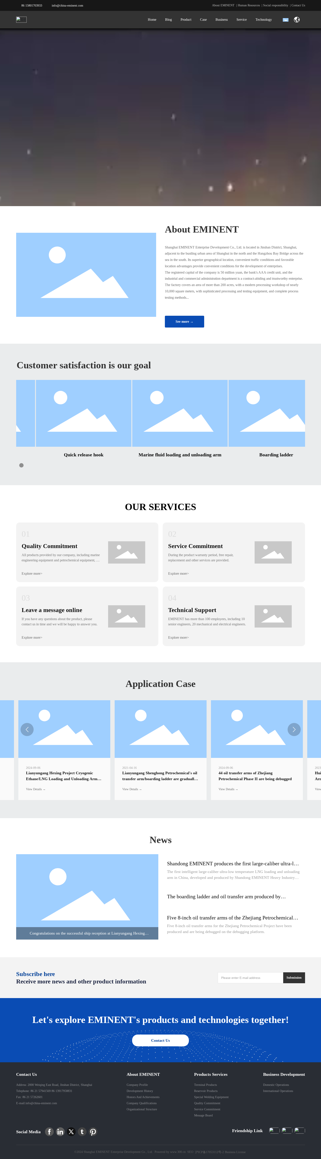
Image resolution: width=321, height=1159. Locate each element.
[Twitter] (71, 1131)
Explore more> (32, 573)
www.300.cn (178, 1152)
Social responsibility (275, 5)
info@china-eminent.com (67, 5)
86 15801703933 (31, 5)
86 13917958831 (62, 1091)
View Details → (36, 789)
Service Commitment (195, 546)
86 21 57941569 (40, 1091)
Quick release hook (64, 454)
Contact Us (298, 5)
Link (87, 897)
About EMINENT (223, 5)
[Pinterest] (93, 1131)
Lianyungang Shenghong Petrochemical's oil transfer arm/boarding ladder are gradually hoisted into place (159, 779)
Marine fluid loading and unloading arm (160, 454)
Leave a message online (52, 610)
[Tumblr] (82, 1131)
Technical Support (192, 610)
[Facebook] (49, 1131)
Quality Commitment (49, 546)
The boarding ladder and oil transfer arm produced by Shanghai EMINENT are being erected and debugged (224, 899)
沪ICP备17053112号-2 (209, 1152)
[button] (21, 465)
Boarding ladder (257, 454)
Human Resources (249, 5)
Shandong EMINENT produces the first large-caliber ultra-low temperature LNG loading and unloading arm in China (233, 866)
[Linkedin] (60, 1131)
